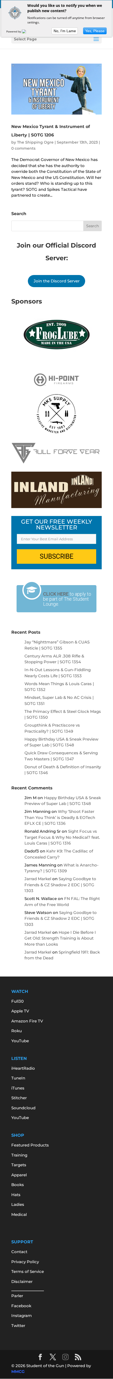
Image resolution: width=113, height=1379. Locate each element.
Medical (19, 1214)
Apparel (19, 1174)
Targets (18, 1164)
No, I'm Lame (65, 31)
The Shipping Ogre (35, 142)
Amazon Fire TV (27, 1020)
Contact (19, 1251)
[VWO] (27, 31)
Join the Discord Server (57, 280)
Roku (16, 1030)
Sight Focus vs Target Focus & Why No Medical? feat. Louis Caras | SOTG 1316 (62, 837)
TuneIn (18, 1078)
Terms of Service (27, 1271)
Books (17, 1184)
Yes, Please (95, 31)
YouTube (20, 1040)
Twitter (18, 1325)
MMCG (18, 1371)
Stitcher (19, 1097)
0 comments (23, 148)
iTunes (17, 1088)
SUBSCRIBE (56, 556)
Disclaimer (22, 1281)
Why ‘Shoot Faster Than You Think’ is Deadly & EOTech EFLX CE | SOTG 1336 (59, 817)
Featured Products (30, 1145)
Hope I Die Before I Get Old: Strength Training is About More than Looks (60, 938)
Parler (17, 1295)
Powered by (14, 31)
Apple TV (20, 1010)
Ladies (17, 1204)
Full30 (17, 1001)
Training (19, 1155)
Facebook (21, 1305)
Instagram (21, 1315)
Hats (15, 1194)
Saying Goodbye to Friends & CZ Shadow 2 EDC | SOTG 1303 (60, 884)
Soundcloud (23, 1107)
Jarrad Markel (37, 878)
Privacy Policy (25, 1261)
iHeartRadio (23, 1068)
